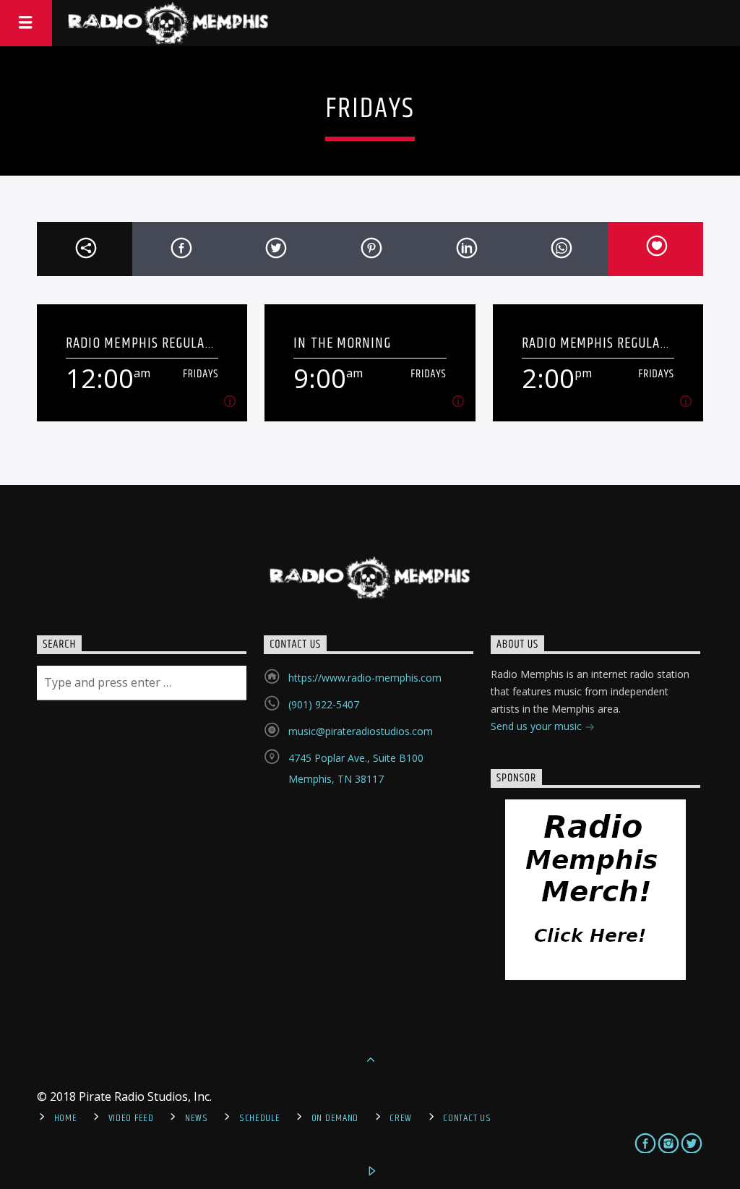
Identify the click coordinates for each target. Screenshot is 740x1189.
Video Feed (131, 1118)
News (196, 1118)
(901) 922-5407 (323, 704)
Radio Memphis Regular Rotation (139, 343)
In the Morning (342, 343)
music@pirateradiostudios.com (360, 731)
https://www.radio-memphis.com (365, 677)
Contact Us (467, 1118)
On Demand (334, 1118)
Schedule (259, 1118)
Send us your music (538, 726)
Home (65, 1118)
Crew (401, 1118)
